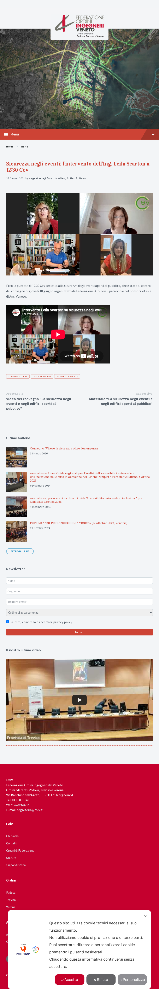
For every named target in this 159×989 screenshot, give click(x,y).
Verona (10, 907)
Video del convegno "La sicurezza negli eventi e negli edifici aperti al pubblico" (38, 403)
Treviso (11, 900)
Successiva (144, 393)
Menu (14, 134)
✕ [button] (145, 916)
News (24, 146)
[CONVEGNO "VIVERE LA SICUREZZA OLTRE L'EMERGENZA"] (79, 700)
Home (9, 146)
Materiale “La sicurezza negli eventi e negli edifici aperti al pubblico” (121, 401)
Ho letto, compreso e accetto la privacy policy (40, 622)
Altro (61, 178)
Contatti (11, 843)
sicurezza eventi (67, 376)
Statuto (11, 858)
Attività (72, 178)
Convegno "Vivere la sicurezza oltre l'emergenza (64, 448)
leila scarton (42, 376)
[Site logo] (79, 36)
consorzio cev (17, 376)
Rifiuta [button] (102, 979)
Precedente (14, 393)
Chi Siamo (12, 836)
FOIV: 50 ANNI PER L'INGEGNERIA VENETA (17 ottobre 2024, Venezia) (78, 523)
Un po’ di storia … (17, 865)
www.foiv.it (21, 805)
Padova (11, 893)
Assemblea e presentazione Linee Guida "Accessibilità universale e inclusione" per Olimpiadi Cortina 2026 (86, 500)
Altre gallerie (20, 551)
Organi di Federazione (20, 851)
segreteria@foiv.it (42, 178)
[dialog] (79, 949)
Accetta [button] (71, 979)
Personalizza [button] (134, 979)
